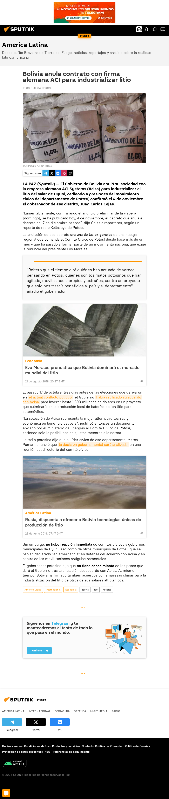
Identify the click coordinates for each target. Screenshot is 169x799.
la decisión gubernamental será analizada (93, 444)
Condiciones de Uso (37, 746)
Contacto (88, 746)
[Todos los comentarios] (6, 793)
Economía (33, 360)
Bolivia (85, 589)
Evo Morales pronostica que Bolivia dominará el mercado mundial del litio (82, 370)
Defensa (80, 711)
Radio (115, 711)
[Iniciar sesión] (146, 29)
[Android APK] (15, 763)
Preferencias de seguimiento (71, 752)
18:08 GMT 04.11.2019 (37, 88)
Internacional (53, 589)
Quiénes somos (12, 746)
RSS (47, 752)
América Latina (38, 513)
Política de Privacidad (109, 746)
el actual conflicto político (50, 397)
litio (96, 589)
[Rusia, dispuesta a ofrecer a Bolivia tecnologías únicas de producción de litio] (84, 482)
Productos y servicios (66, 746)
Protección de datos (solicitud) (22, 752)
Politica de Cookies (137, 746)
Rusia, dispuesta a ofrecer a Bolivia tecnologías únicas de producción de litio (83, 522)
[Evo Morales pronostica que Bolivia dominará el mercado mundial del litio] (84, 330)
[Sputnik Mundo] (20, 33)
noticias (107, 589)
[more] (141, 381)
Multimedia (98, 711)
